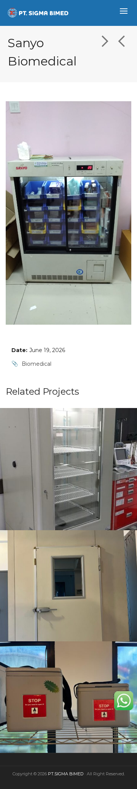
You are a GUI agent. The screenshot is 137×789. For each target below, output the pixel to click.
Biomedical (36, 363)
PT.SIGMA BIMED (65, 773)
